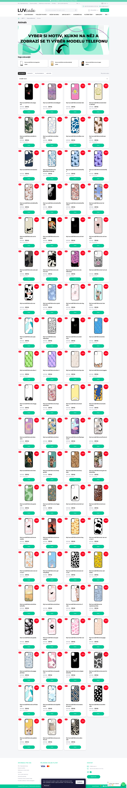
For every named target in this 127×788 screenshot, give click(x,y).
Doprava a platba (33, 3)
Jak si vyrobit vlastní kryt (63, 3)
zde (72, 782)
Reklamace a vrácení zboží (44, 3)
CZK (105, 3)
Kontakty (54, 3)
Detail (29, 111)
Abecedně (48, 73)
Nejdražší (30, 73)
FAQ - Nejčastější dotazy (23, 3)
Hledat (75, 10)
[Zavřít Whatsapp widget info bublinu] (108, 782)
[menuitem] (20, 15)
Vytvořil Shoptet (95, 786)
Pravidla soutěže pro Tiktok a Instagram (26, 780)
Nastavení (46, 785)
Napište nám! (93, 776)
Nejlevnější (22, 73)
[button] (123, 784)
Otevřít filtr (23, 78)
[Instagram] (88, 772)
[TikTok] (91, 772)
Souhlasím (79, 782)
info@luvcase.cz (93, 766)
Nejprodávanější (39, 73)
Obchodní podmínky (22, 776)
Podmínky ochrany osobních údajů (25, 778)
